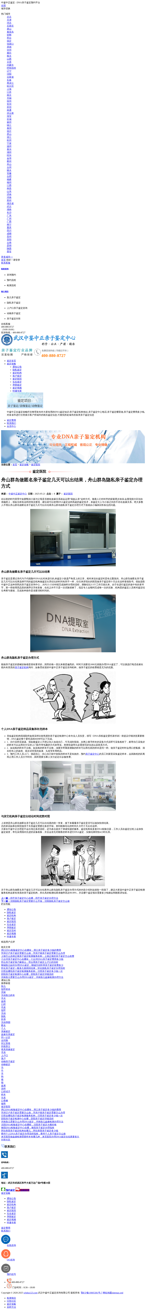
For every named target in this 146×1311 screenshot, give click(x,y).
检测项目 (11, 1298)
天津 (9, 20)
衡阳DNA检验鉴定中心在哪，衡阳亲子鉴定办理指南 (27, 1127)
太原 (9, 62)
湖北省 (10, 203)
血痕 (3, 1001)
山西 (9, 59)
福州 (9, 182)
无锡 (9, 98)
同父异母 (5, 1043)
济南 (9, 194)
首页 (3, 260)
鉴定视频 (17, 388)
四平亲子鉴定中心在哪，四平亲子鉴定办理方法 (29, 898)
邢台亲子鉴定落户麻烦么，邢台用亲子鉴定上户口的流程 (29, 962)
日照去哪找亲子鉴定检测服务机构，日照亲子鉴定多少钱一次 (32, 971)
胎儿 (3, 986)
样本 (3, 1094)
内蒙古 (10, 65)
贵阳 (9, 239)
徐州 (9, 101)
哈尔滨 (10, 86)
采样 (3, 1088)
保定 (9, 41)
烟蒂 (3, 1103)
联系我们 (11, 423)
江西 (9, 185)
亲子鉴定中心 (92, 754)
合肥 (9, 176)
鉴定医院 (17, 379)
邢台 (9, 38)
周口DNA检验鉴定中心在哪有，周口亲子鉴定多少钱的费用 (31, 950)
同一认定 (5, 1037)
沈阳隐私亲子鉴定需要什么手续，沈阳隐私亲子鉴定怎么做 (35, 901)
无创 (3, 1013)
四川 (9, 230)
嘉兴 (9, 149)
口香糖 (4, 1100)
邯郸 (9, 35)
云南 (9, 242)
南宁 (9, 224)
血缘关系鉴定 (8, 1034)
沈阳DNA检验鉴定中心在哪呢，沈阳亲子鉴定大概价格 (28, 1124)
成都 (9, 233)
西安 (9, 251)
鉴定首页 (11, 361)
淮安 (9, 116)
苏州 (9, 107)
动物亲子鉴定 (8, 1061)
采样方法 (11, 1307)
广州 (9, 218)
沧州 (9, 50)
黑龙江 (10, 83)
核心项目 (5, 291)
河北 (9, 23)
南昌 (9, 188)
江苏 (9, 92)
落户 (3, 1058)
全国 (3, 5)
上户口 (4, 1055)
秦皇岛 (10, 32)
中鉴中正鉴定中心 (18, 494)
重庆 (9, 227)
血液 (3, 1085)
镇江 (9, 125)
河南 (9, 197)
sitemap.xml (117, 1293)
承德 (9, 47)
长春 (9, 80)
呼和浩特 (11, 68)
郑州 (9, 200)
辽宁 (9, 71)
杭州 (9, 140)
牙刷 (3, 992)
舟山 (9, 164)
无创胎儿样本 (8, 995)
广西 (9, 221)
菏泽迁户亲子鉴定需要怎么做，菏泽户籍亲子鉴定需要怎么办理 (33, 953)
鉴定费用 (11, 420)
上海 (9, 89)
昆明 (9, 245)
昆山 (9, 134)
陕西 (9, 248)
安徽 (9, 173)
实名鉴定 (17, 382)
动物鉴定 (5, 1064)
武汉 (9, 206)
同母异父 (5, 1046)
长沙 (9, 212)
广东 (9, 215)
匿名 (3, 1025)
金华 (9, 158)
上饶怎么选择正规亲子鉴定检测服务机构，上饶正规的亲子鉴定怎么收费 (37, 956)
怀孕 (3, 1019)
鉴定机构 (17, 373)
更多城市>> (7, 257)
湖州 (9, 152)
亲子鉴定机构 (22, 667)
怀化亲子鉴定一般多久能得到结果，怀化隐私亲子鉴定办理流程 (33, 968)
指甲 (3, 1010)
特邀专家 (17, 391)
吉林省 (10, 77)
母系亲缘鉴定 (8, 1049)
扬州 (9, 122)
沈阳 (9, 74)
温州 (9, 146)
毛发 (3, 1007)
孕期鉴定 (17, 385)
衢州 (9, 161)
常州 (9, 104)
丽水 (9, 170)
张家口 (10, 44)
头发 (3, 1097)
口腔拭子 (5, 1091)
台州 (9, 167)
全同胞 (4, 1040)
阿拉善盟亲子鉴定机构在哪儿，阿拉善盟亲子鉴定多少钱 (29, 1130)
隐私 (3, 1016)
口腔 (3, 1004)
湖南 (9, 209)
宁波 (9, 143)
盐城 (9, 119)
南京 (9, 95)
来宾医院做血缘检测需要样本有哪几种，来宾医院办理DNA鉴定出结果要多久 (40, 1136)
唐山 (9, 29)
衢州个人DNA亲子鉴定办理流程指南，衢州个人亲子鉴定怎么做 (33, 1133)
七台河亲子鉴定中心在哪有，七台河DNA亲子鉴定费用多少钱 (32, 959)
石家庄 (10, 26)
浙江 (9, 137)
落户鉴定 (17, 376)
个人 (3, 1028)
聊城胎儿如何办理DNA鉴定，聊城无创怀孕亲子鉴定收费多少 (32, 965)
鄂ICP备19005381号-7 (91, 1293)
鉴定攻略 (11, 364)
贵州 (9, 236)
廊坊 (9, 53)
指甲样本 (5, 989)
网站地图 (107, 1293)
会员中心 (11, 426)
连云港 (10, 113)
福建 (9, 179)
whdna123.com (30, 1293)
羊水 (3, 998)
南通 (9, 110)
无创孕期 (5, 1022)
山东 (9, 191)
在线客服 (5, 324)
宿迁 (9, 131)
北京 (9, 17)
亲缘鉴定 (5, 1031)
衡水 (9, 56)
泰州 (9, 128)
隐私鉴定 (17, 370)
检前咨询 (5, 269)
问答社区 (5, 1139)
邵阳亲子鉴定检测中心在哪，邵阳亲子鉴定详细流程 (27, 974)
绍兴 (9, 155)
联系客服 (5, 263)
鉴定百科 (11, 930)
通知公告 (17, 367)
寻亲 (3, 1052)
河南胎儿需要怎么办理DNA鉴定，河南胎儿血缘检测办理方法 (32, 977)
